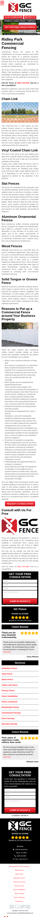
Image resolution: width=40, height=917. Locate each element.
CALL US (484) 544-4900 (14, 17)
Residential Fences (10, 707)
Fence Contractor (9, 702)
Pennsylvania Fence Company (19, 866)
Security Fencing (9, 724)
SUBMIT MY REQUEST (19, 601)
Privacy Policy (19, 893)
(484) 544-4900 (23, 83)
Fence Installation (10, 696)
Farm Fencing (8, 718)
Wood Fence (7, 679)
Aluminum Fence (9, 668)
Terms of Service (19, 897)
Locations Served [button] (19, 815)
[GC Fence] (20, 826)
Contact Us (31, 17)
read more (7, 652)
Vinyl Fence (7, 674)
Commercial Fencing (11, 713)
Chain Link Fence (9, 685)
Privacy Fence (8, 691)
